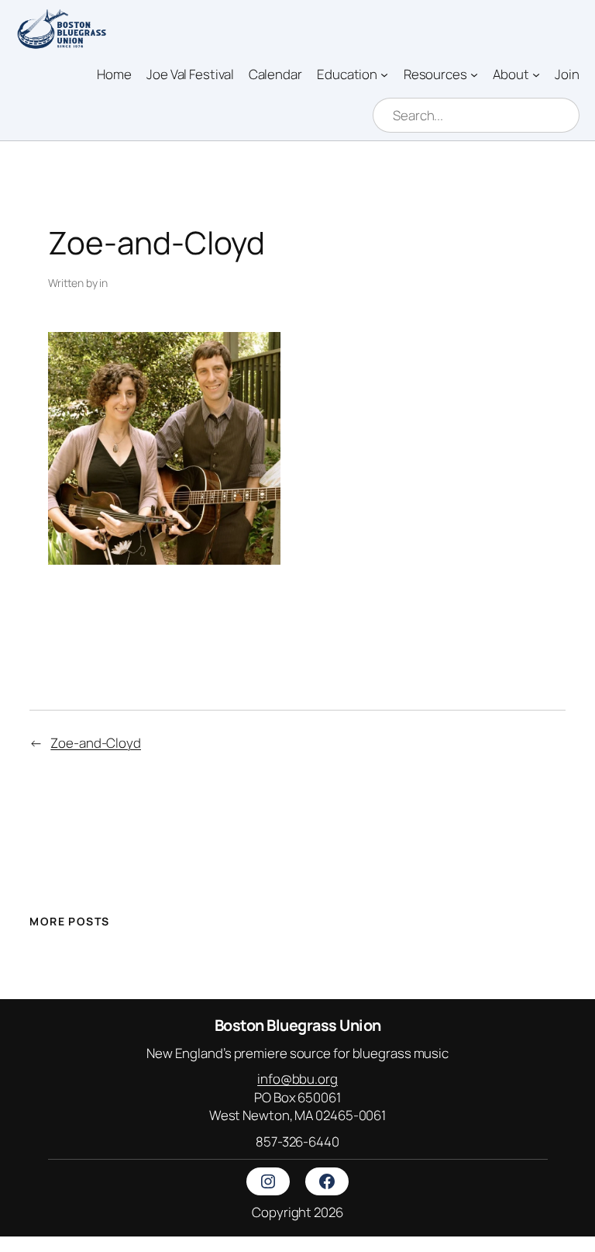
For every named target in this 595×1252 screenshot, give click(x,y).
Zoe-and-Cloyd (95, 743)
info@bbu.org (297, 1079)
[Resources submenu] (474, 74)
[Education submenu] (384, 74)
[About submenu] (536, 74)
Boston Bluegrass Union (298, 1025)
